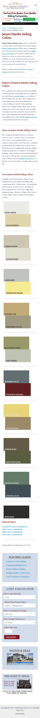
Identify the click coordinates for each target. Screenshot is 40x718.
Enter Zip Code (11, 627)
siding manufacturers (10, 48)
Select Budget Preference (14, 619)
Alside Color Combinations (12, 529)
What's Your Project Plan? (15, 602)
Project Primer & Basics (16, 569)
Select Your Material (12, 594)
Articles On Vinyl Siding (16, 561)
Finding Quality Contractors (18, 573)
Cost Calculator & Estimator (17, 577)
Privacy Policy (20, 714)
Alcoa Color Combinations (12, 534)
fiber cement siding (17, 96)
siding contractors (27, 158)
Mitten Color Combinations (12, 532)
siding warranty (31, 117)
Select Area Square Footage (15, 611)
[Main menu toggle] (36, 5)
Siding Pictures (19, 664)
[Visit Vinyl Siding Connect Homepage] (20, 18)
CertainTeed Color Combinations (14, 526)
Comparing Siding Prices (16, 565)
